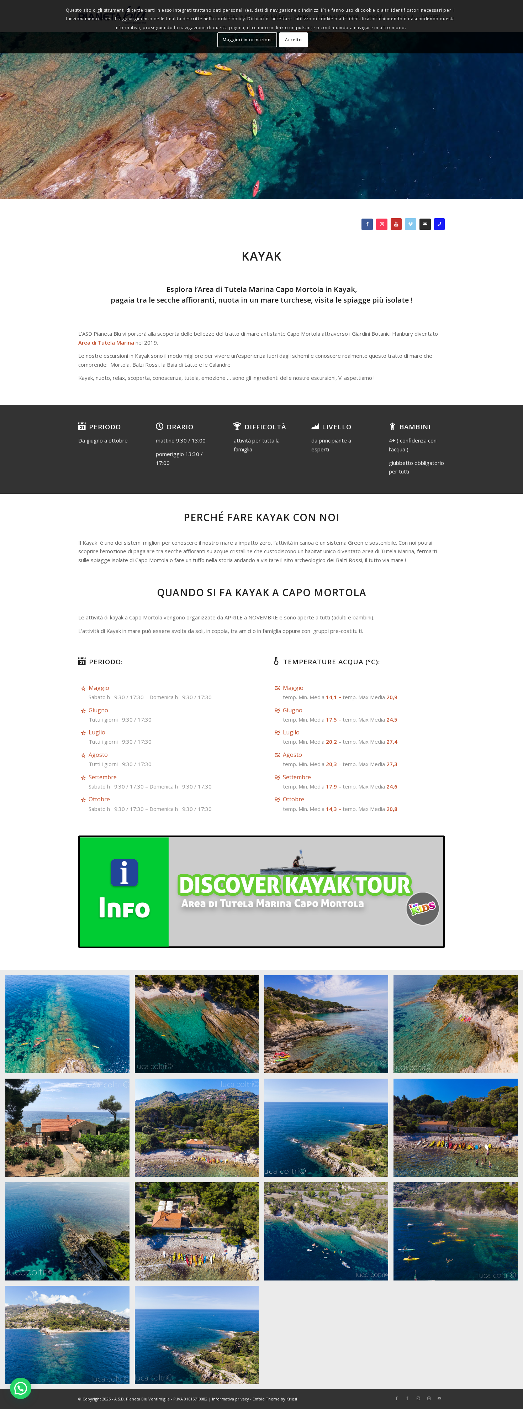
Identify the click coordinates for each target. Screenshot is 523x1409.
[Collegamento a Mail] (439, 1398)
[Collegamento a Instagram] (418, 1398)
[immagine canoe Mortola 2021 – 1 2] (328, 1027)
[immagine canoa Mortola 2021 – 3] (458, 1027)
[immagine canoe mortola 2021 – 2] (199, 1027)
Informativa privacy (230, 1399)
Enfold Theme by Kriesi (275, 1399)
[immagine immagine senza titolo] (70, 1130)
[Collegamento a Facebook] (396, 1398)
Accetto (293, 40)
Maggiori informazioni (247, 40)
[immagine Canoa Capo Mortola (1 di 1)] (70, 1027)
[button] (20, 1388)
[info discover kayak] (261, 892)
